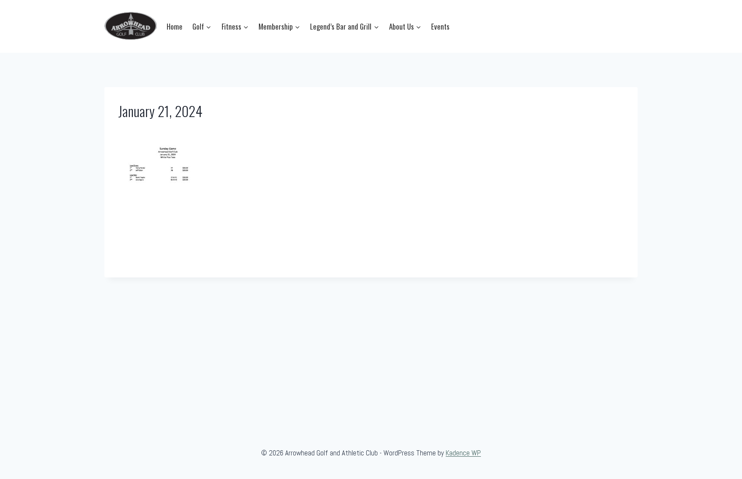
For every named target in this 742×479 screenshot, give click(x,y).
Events (440, 26)
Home (174, 26)
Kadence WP (463, 453)
